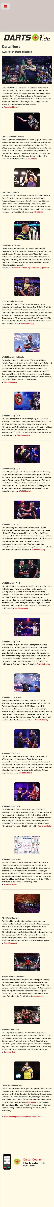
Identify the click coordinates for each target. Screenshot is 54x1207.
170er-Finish (30, 1102)
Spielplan (35, 267)
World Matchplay (27, 323)
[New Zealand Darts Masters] (27, 122)
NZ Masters (32, 159)
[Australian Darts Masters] (27, 70)
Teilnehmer (15, 267)
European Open (37, 996)
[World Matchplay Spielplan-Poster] (27, 845)
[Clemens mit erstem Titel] (27, 1071)
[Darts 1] (27, 42)
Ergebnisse (44, 267)
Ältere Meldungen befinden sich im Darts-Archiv (22, 1116)
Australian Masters (11, 107)
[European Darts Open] (27, 962)
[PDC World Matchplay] (27, 287)
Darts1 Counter (33, 1159)
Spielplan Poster (10, 884)
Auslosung (25, 267)
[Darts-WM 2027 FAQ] (27, 231)
